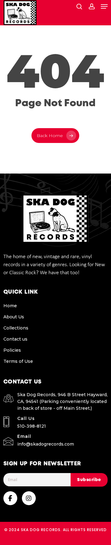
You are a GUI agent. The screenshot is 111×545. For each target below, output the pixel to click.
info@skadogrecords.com (45, 444)
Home (10, 305)
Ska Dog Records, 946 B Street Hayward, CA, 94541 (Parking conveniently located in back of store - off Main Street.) (62, 401)
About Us (13, 317)
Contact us (15, 339)
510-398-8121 (31, 426)
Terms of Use (18, 361)
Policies (12, 350)
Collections (15, 328)
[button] (104, 6)
